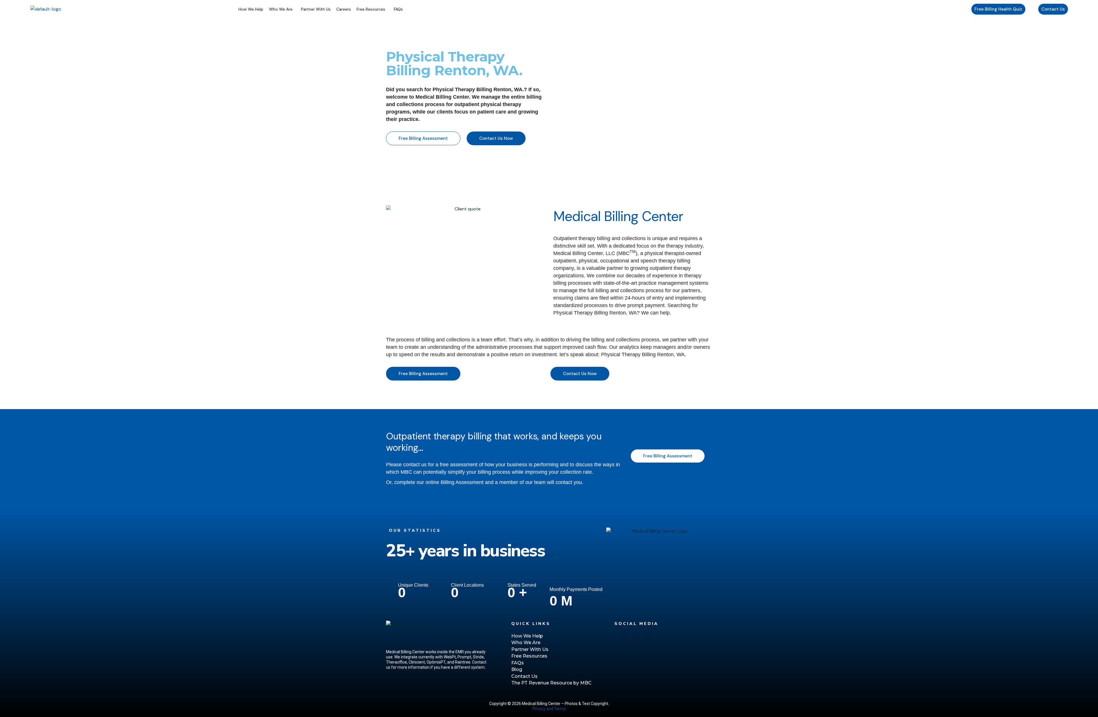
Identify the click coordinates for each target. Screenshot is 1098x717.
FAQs (398, 9)
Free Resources (371, 9)
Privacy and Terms (549, 708)
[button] (282, 9)
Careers (343, 9)
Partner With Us (316, 9)
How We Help (250, 9)
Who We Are (281, 9)
